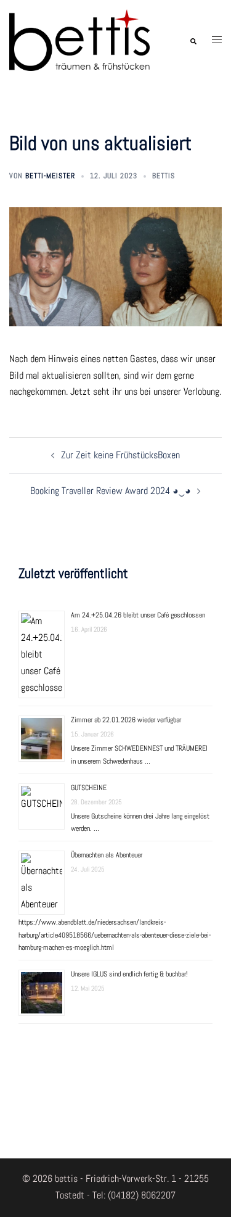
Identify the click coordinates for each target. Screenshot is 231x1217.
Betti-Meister (50, 176)
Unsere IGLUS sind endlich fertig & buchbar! (129, 974)
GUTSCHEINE (89, 788)
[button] (193, 40)
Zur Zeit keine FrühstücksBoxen (120, 454)
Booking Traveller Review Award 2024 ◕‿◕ (110, 490)
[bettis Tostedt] (79, 39)
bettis (163, 176)
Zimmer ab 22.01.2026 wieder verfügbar (126, 720)
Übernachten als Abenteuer (106, 855)
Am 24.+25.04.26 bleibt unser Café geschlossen (138, 615)
